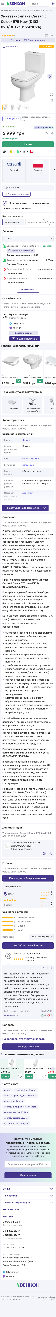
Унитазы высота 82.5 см (16, 1118)
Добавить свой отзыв (30, 945)
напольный (28, 465)
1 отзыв (52, 35)
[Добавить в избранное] (46, 133)
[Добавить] (18, 381)
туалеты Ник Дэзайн (25, 1090)
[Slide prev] (6, 76)
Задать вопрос (30, 1046)
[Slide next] (49, 76)
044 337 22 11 (11, 1230)
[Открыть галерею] (51, 100)
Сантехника (35, 10)
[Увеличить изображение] (51, 94)
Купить (28, 144)
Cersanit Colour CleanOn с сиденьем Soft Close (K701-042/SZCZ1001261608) (33, 377)
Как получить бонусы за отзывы (28, 878)
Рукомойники (12, 408)
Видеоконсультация (26, 339)
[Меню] (2, 3)
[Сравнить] (52, 133)
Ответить (12, 1015)
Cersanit (14, 170)
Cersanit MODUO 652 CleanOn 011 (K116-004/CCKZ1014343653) (35, 1068)
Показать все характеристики (22, 507)
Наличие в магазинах (22, 250)
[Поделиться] (45, 967)
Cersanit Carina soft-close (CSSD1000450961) (11, 377)
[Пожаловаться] (50, 968)
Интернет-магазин (9, 10)
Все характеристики (18, 194)
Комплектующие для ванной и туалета (33, 409)
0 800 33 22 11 (12, 1221)
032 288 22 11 (11, 1235)
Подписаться (28, 1175)
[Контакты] (53, 3)
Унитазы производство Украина (20, 1095)
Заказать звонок (23, 333)
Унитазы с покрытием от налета (20, 1107)
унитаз (7, 1090)
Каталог (23, 10)
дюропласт (27, 493)
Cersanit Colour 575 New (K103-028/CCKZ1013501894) (11, 1068)
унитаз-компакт (30, 458)
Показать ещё (27, 289)
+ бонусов (9, 138)
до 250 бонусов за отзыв (28, 40)
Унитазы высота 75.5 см (16, 1112)
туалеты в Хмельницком (16, 1123)
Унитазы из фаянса (13, 1101)
